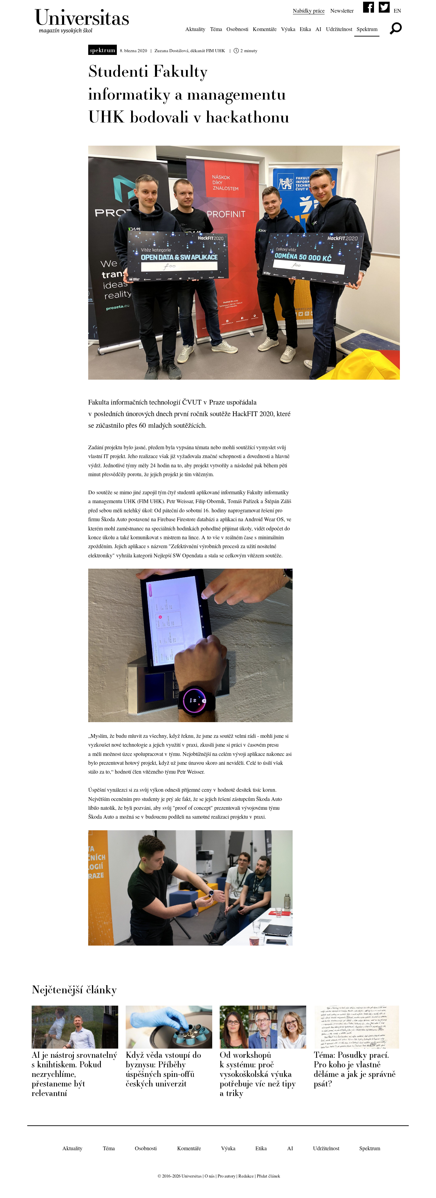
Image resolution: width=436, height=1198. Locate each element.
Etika (305, 28)
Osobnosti (237, 28)
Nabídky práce (309, 10)
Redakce (246, 1176)
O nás (210, 1176)
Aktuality (195, 28)
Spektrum (367, 28)
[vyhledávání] (396, 28)
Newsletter (342, 10)
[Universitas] (82, 30)
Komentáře (265, 28)
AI (318, 28)
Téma (216, 28)
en (397, 10)
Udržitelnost (339, 28)
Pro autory (226, 1176)
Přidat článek (268, 1176)
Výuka (288, 28)
